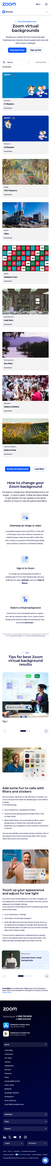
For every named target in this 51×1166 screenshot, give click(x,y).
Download (8, 1114)
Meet (38, 4)
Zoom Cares (9, 1085)
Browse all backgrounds (17, 469)
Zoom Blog (9, 1050)
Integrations (9, 1066)
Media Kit (8, 1089)
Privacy (10, 1151)
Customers (9, 1054)
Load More (40, 470)
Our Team (8, 1058)
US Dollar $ (32, 1143)
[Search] (4, 62)
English (7, 1143)
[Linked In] (4, 1137)
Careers (8, 1062)
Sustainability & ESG (12, 1081)
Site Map (45, 1154)
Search (10, 62)
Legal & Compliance (8, 1154)
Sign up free (36, 50)
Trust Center (16, 1151)
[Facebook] (20, 1137)
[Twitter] (9, 1137)
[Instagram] (25, 1137)
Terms (5, 1151)
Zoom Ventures (10, 1100)
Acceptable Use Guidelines (28, 1151)
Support (8, 1129)
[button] (46, 731)
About (7, 1044)
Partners (8, 1070)
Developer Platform (12, 1093)
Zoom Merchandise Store (14, 1104)
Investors (8, 1073)
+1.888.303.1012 (23, 1019)
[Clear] (29, 62)
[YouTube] (15, 1137)
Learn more (6, 992)
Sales (7, 1121)
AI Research (9, 1097)
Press (7, 1077)
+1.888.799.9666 (24, 1016)
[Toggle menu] (46, 4)
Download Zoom (18, 51)
